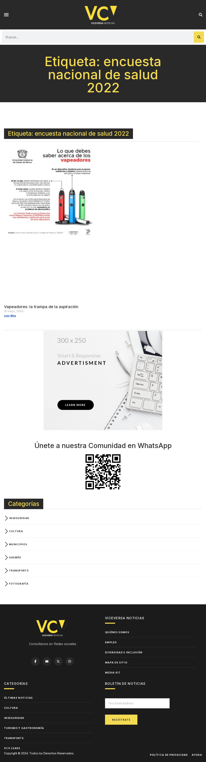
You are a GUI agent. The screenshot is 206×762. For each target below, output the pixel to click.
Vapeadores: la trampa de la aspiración (41, 306)
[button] (6, 15)
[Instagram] (69, 661)
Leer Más (10, 315)
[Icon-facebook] (35, 661)
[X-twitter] (58, 661)
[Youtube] (47, 661)
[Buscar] (199, 37)
